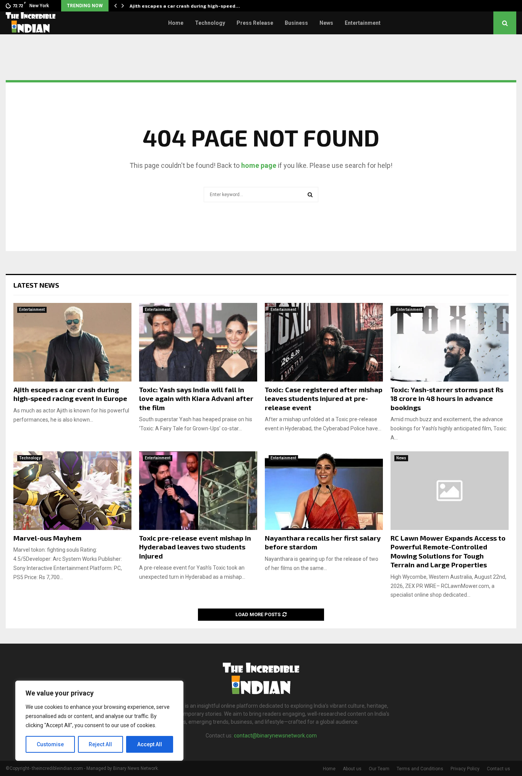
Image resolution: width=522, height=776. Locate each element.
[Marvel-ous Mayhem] (72, 490)
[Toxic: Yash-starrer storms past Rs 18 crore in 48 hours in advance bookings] (450, 342)
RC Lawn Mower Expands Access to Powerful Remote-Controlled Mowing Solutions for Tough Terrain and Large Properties (448, 551)
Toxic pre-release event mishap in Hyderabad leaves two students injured (195, 547)
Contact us (498, 768)
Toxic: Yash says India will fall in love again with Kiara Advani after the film (196, 398)
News (326, 23)
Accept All (149, 744)
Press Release (255, 23)
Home (175, 23)
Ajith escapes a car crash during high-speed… (185, 5)
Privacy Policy (465, 768)
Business (296, 23)
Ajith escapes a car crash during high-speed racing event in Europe (70, 393)
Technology (210, 23)
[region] (99, 721)
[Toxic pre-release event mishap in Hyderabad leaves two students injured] (198, 490)
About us (352, 768)
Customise (50, 744)
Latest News (36, 285)
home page (258, 165)
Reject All (100, 744)
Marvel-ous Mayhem (47, 538)
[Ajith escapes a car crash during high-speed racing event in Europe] (72, 342)
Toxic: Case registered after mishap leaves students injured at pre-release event (324, 398)
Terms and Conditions (420, 768)
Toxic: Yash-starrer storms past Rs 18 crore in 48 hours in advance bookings (447, 398)
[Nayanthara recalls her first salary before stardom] (324, 490)
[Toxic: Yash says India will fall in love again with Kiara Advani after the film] (198, 342)
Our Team (379, 768)
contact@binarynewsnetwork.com (275, 736)
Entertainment (363, 23)
